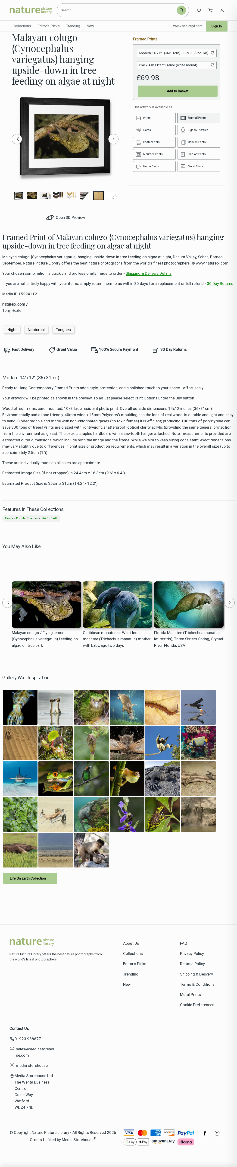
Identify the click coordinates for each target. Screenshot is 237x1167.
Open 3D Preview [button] (70, 217)
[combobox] (117, 10)
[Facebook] (205, 1135)
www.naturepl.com (188, 26)
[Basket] (210, 10)
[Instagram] (217, 1135)
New (90, 26)
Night (12, 329)
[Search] (181, 10)
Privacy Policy (192, 953)
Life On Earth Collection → (30, 878)
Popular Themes (27, 518)
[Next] (113, 139)
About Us (131, 943)
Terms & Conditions (197, 984)
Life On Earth (49, 518)
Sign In (217, 26)
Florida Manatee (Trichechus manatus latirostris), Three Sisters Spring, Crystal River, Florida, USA (188, 638)
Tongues (63, 329)
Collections (22, 26)
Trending (73, 26)
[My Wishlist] (199, 10)
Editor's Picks (48, 26)
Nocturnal (36, 329)
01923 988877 (28, 1038)
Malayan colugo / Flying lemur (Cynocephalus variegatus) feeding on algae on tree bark (45, 638)
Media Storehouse (78, 1139)
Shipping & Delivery (196, 974)
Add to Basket (177, 91)
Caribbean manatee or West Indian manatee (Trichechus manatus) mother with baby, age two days (117, 638)
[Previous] (17, 139)
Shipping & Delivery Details (149, 273)
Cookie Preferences (197, 1004)
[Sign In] (222, 10)
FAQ (183, 943)
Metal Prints (190, 994)
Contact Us (19, 1028)
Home (9, 518)
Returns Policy (192, 963)
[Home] (30, 10)
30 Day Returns (220, 283)
